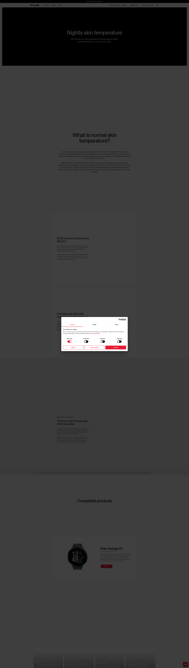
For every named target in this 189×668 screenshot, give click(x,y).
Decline (73, 347)
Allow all (116, 347)
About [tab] (116, 324)
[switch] (86, 341)
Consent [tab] (72, 324)
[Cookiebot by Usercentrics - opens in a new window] (119, 320)
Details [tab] (94, 324)
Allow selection (94, 347)
